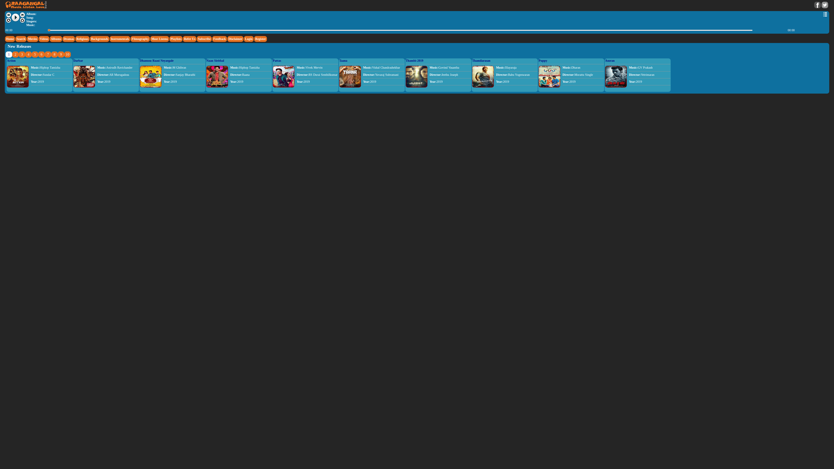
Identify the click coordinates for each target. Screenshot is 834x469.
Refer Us (189, 39)
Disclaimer (235, 39)
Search (21, 39)
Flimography (140, 39)
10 (67, 54)
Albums (56, 39)
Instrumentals (120, 39)
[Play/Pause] (15, 17)
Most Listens (159, 39)
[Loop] (8, 20)
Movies (32, 39)
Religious (82, 39)
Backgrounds (99, 39)
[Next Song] (22, 15)
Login (249, 39)
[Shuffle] (22, 20)
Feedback (219, 39)
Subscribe (204, 39)
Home (10, 39)
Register (260, 39)
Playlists (175, 39)
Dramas (69, 39)
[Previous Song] (8, 15)
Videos (44, 39)
